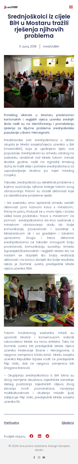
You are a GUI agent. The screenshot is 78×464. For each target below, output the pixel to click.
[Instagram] (39, 457)
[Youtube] (43, 457)
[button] (71, 7)
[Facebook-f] (34, 457)
